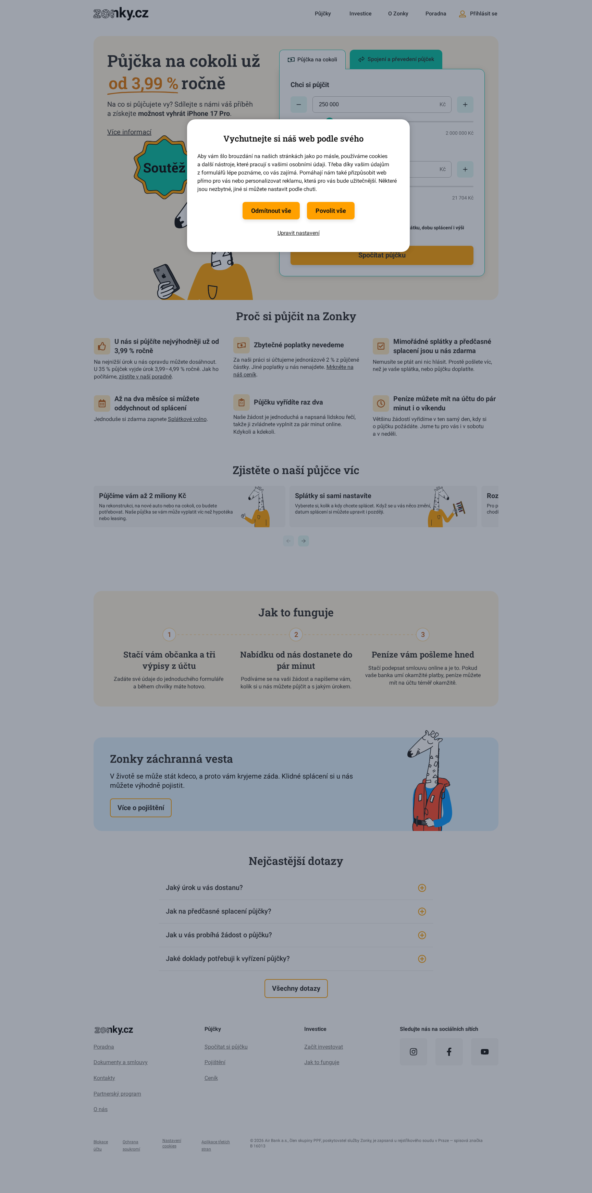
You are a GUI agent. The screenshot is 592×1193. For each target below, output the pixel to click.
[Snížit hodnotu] (299, 104)
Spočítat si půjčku (226, 1047)
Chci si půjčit (310, 85)
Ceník (211, 1078)
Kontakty (104, 1078)
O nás (101, 1109)
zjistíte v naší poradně (145, 376)
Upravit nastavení (299, 233)
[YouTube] (484, 1051)
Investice (360, 13)
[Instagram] (413, 1051)
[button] (296, 888)
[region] (296, 503)
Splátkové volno (187, 419)
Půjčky (323, 13)
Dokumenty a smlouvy (121, 1062)
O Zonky (398, 13)
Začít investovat (323, 1047)
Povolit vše (331, 210)
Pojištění (215, 1062)
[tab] (312, 59)
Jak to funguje (321, 1062)
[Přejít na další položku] (303, 540)
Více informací (129, 132)
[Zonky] (120, 14)
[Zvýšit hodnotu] (465, 104)
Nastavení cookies (171, 1143)
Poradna (436, 13)
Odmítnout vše (271, 210)
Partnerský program (117, 1093)
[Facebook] (449, 1051)
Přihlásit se (483, 13)
